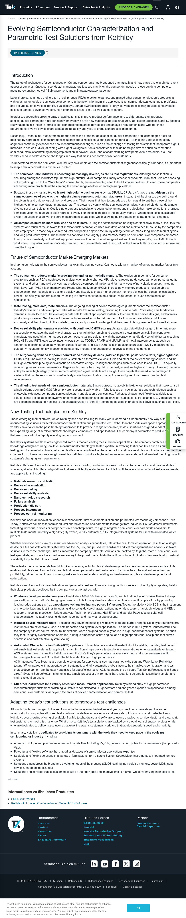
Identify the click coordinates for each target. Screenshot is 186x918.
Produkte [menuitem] (26, 7)
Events (42, 835)
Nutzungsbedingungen (100, 881)
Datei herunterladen (27, 52)
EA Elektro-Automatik (52, 839)
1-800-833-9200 (94, 823)
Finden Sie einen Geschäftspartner (148, 825)
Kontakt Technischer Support (103, 831)
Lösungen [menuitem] (43, 7)
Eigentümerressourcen (99, 839)
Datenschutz (75, 881)
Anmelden (166, 7)
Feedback (112, 886)
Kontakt (89, 827)
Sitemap (58, 881)
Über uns (44, 823)
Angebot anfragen (134, 7)
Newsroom (45, 831)
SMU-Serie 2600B (23, 799)
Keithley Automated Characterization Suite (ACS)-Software (49, 803)
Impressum (157, 881)
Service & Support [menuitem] (65, 7)
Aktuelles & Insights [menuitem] (96, 7)
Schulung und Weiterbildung (103, 835)
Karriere (43, 827)
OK (138, 908)
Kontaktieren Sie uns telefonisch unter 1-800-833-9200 (69, 886)
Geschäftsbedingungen (132, 881)
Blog (87, 843)
